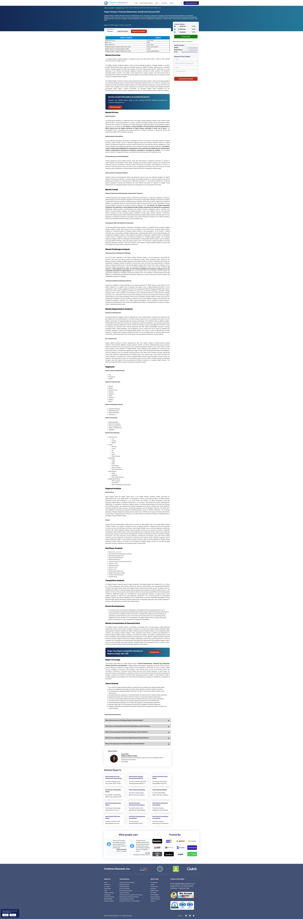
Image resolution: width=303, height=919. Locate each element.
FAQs (105, 890)
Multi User (183, 29)
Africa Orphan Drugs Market (137, 789)
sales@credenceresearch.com (189, 52)
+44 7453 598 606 (192, 47)
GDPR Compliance (155, 899)
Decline (13, 915)
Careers (153, 884)
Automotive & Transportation (127, 882)
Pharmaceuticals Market (125, 890)
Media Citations (155, 890)
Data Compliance (155, 896)
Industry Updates (108, 901)
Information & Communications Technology (130, 894)
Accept (5, 915)
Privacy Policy (154, 886)
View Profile (124, 761)
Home (105, 7)
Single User (183, 26)
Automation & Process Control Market (129, 901)
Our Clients (107, 886)
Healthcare (111, 7)
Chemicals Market (124, 886)
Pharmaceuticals (120, 7)
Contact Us (107, 884)
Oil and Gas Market (124, 888)
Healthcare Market (124, 884)
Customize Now (154, 652)
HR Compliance (155, 894)
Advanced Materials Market (126, 899)
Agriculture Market (124, 892)
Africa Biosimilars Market (159, 789)
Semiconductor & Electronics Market (129, 896)
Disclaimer (153, 888)
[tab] (109, 31)
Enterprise (183, 32)
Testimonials (107, 888)
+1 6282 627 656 (193, 50)
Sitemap (153, 901)
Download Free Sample (186, 79)
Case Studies (154, 882)
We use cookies (5, 910)
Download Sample (115, 107)
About (105, 882)
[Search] (181, 3)
